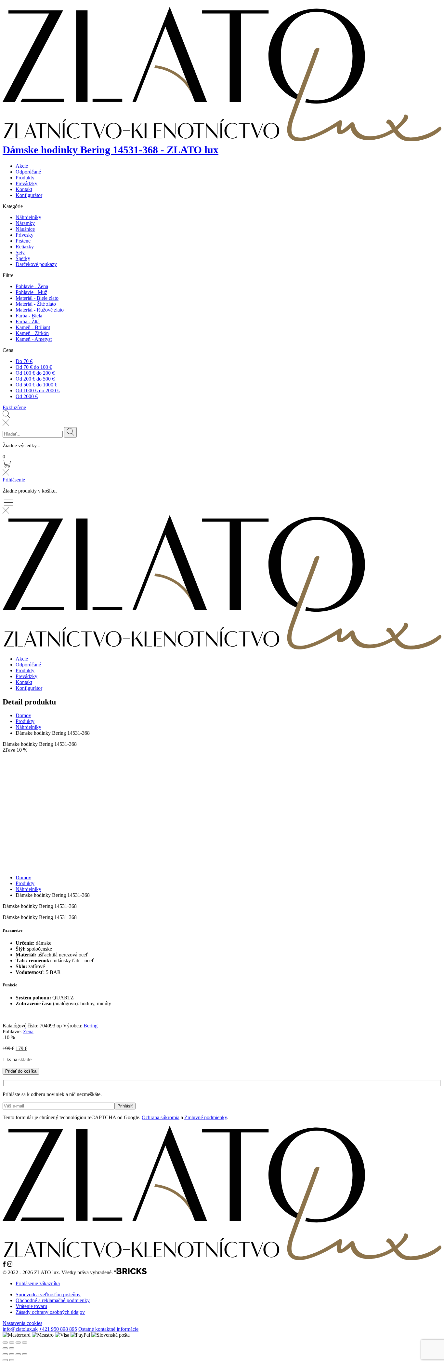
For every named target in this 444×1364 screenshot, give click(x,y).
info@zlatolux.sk (20, 1329)
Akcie (22, 166)
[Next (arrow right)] (11, 1348)
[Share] (11, 1342)
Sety (20, 252)
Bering (91, 1025)
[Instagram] (9, 1265)
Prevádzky (26, 183)
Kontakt (24, 189)
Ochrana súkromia (160, 1117)
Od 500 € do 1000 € (36, 384)
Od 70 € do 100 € (34, 367)
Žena (28, 1031)
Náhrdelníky (28, 217)
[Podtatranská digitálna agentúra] (130, 1272)
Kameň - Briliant (33, 327)
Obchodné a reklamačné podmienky (53, 1300)
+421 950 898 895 (58, 1329)
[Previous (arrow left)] (5, 1348)
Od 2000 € (27, 396)
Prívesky (24, 235)
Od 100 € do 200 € (35, 373)
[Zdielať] (18, 1354)
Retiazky (25, 246)
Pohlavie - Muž (31, 292)
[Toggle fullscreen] (18, 1342)
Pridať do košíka (20, 1071)
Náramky (25, 223)
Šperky (23, 258)
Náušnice (25, 229)
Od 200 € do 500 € (35, 379)
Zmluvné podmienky (205, 1117)
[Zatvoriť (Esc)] (24, 1354)
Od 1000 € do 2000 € (38, 390)
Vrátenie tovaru (31, 1306)
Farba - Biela (29, 315)
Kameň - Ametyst (34, 339)
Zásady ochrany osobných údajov (50, 1312)
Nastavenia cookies (22, 1323)
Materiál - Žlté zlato (36, 304)
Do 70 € (24, 361)
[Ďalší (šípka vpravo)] (11, 1360)
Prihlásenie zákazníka (38, 1283)
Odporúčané (28, 171)
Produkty (25, 177)
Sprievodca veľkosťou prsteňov (48, 1294)
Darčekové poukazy (36, 264)
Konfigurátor (29, 195)
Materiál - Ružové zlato (40, 310)
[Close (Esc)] (5, 1342)
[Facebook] (5, 1265)
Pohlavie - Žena (32, 286)
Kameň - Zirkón (32, 333)
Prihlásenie (14, 479)
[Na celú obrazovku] (11, 1354)
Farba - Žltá (28, 321)
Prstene (23, 241)
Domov (23, 715)
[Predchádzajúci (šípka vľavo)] (5, 1360)
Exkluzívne (14, 407)
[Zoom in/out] (24, 1342)
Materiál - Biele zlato (37, 298)
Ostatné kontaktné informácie (108, 1329)
